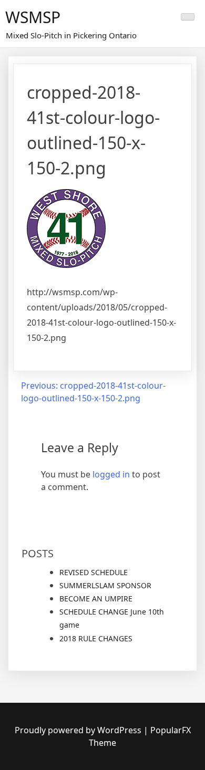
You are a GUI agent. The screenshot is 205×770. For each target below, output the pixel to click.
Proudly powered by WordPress (79, 730)
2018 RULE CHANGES (95, 638)
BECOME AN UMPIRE (95, 598)
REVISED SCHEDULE (93, 572)
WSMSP (32, 17)
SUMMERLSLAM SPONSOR (105, 585)
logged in (111, 474)
